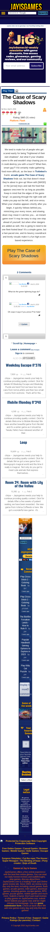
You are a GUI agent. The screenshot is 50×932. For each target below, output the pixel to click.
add (26, 744)
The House (41, 858)
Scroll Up (17, 343)
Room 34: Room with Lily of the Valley (24, 484)
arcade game (17, 175)
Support (37, 918)
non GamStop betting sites (35, 26)
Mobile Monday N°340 (24, 402)
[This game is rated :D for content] (45, 124)
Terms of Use (24, 918)
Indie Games (32, 851)
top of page (35, 349)
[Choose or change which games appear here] (29, 737)
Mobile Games (18, 851)
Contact (36, 920)
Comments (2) (24, 124)
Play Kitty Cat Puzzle (25, 668)
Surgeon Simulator (11, 858)
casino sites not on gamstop (16, 26)
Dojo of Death (29, 863)
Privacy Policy (9, 918)
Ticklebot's (41, 171)
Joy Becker (23, 284)
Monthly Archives (26, 773)
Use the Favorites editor (25, 761)
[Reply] (39, 295)
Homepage (29, 343)
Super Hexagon (10, 861)
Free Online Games (11, 848)
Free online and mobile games (26, 7)
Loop (23, 442)
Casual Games (30, 848)
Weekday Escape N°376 (23, 365)
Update (24, 324)
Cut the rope (29, 858)
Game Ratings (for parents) (29, 919)
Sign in (18, 353)
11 (22, 374)
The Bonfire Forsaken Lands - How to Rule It (25, 622)
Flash (22, 120)
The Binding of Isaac (30, 861)
